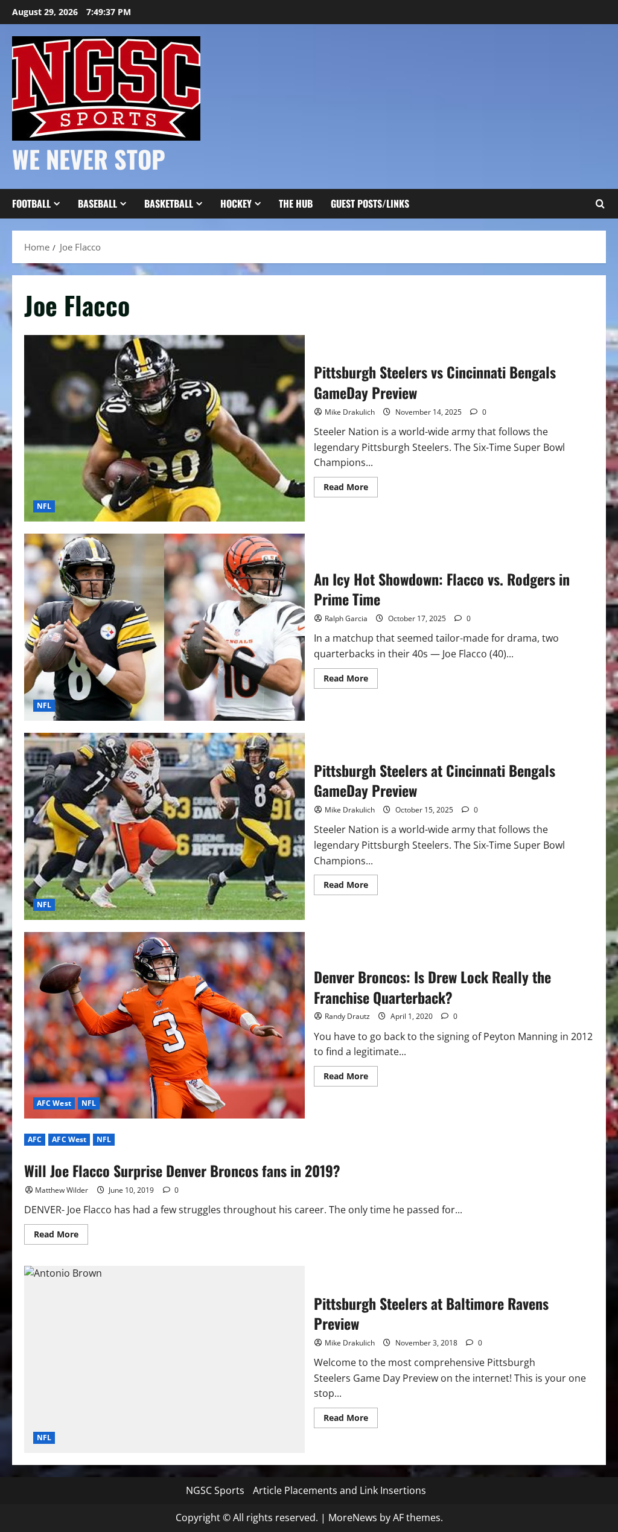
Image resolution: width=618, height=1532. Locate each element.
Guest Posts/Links (370, 203)
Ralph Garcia (346, 618)
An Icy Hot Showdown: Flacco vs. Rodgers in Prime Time (164, 627)
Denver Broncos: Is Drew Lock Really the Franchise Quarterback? (164, 1025)
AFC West (54, 1103)
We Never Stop (88, 159)
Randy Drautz (347, 1016)
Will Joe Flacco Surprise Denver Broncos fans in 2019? (182, 1170)
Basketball (168, 203)
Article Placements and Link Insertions (339, 1490)
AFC (35, 1139)
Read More (350, 488)
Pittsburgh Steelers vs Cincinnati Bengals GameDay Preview (164, 428)
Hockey (236, 203)
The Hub (296, 203)
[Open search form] (600, 204)
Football (31, 203)
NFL (44, 506)
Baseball (97, 203)
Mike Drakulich (350, 412)
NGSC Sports (215, 1490)
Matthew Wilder (61, 1190)
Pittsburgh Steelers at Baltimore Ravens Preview (164, 1359)
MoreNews (352, 1517)
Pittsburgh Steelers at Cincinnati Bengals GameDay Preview (164, 826)
